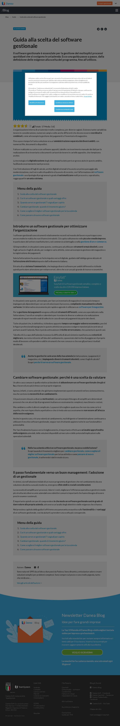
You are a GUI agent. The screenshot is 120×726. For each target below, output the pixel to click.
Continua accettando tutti (64, 109)
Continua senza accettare (64, 102)
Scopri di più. (88, 96)
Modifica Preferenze (37, 102)
